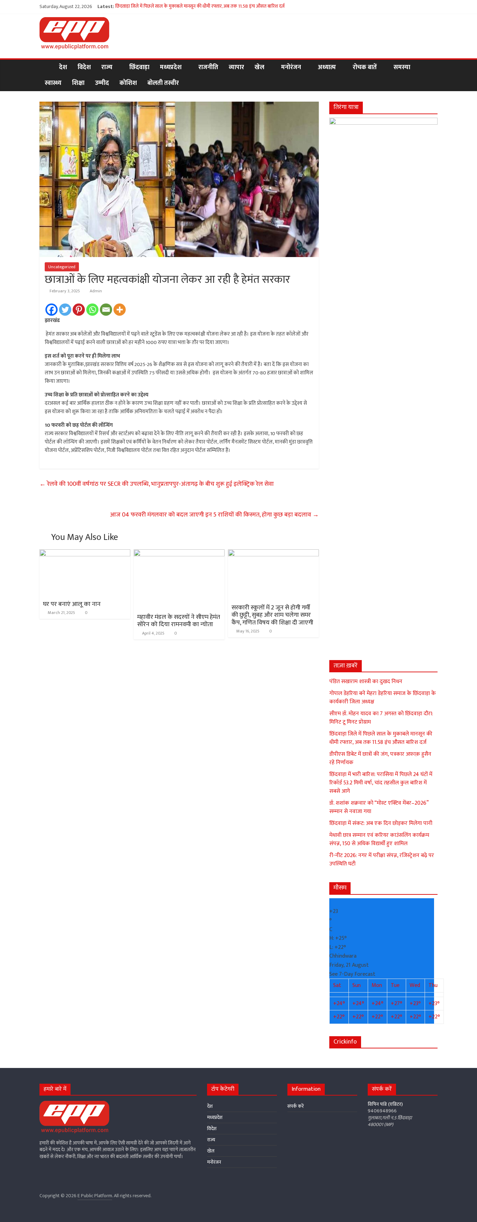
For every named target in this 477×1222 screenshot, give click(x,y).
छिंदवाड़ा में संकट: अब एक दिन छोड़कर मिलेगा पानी (380, 823)
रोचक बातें (365, 67)
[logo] (74, 1104)
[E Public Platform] (46, 67)
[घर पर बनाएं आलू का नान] (84, 553)
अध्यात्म (327, 67)
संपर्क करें (295, 1106)
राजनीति (208, 67)
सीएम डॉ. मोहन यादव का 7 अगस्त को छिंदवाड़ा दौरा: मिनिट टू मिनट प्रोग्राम (381, 718)
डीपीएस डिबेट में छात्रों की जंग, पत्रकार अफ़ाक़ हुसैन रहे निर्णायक (380, 758)
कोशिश (128, 83)
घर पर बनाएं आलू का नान (72, 604)
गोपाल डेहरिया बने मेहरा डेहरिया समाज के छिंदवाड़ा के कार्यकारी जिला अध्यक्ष (382, 698)
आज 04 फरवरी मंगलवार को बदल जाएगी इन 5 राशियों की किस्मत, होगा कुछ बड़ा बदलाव (214, 515)
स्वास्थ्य (53, 83)
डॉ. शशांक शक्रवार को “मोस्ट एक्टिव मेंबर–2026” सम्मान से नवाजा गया (378, 807)
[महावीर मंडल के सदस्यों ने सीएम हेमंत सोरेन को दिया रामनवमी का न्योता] (179, 553)
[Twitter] (65, 309)
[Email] (106, 309)
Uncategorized (61, 266)
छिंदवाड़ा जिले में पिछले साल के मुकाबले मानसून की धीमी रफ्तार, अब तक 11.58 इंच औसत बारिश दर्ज (200, 6)
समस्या (402, 67)
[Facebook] (51, 309)
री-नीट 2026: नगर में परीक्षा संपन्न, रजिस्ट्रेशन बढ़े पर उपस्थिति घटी (381, 860)
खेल (259, 67)
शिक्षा (78, 83)
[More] (119, 309)
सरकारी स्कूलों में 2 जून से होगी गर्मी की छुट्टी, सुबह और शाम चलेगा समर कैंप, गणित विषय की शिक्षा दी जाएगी (272, 615)
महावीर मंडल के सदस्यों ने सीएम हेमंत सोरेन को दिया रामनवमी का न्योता (178, 621)
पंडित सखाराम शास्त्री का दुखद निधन (365, 681)
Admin (96, 290)
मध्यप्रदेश (171, 67)
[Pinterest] (79, 309)
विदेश (84, 67)
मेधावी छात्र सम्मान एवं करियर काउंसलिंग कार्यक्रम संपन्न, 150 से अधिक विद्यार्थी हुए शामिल (379, 839)
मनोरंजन (291, 67)
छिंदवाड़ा (139, 67)
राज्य (106, 67)
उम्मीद (102, 83)
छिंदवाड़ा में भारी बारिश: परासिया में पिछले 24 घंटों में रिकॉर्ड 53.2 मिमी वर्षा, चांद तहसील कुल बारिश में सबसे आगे (380, 783)
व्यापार (236, 67)
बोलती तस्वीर (163, 83)
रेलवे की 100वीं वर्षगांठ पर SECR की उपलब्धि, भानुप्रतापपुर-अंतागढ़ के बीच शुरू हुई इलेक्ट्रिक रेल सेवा (156, 484)
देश (63, 67)
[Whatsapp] (92, 309)
